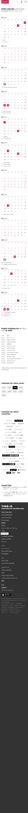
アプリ (3, 546)
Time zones (5, 520)
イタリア (21, 424)
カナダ (20, 432)
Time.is (5, 1)
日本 (8, 473)
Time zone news (6, 551)
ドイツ (11, 447)
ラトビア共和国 (20, 464)
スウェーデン (5, 441)
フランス (20, 452)
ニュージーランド (20, 446)
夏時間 (3, 523)
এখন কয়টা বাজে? (4, 607)
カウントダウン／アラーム (9, 528)
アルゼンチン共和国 (9, 423)
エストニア (18, 426)
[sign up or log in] (21, 2)
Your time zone (6, 517)
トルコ (4, 447)
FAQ (2, 573)
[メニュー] (26, 2)
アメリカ (18, 421)
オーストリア (17, 11)
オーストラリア (18, 429)
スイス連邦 (19, 438)
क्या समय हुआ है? (19, 604)
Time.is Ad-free (6, 570)
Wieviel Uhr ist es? (13, 609)
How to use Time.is (7, 575)
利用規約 (4, 587)
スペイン (14, 441)
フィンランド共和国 (9, 452)
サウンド (4, 541)
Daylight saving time (8, 87)
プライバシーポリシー (7, 590)
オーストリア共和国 (10, 432)
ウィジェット (5, 548)
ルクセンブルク (18, 467)
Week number (6, 539)
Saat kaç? (11, 610)
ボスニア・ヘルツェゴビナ (10, 458)
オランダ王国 (8, 429)
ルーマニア (5, 470)
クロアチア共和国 (18, 435)
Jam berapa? (4, 609)
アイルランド (9, 420)
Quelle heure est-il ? (15, 605)
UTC (2, 558)
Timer (3, 531)
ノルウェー (9, 449)
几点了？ (13, 604)
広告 (2, 585)
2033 (5, 17)
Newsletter (5, 554)
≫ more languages (14, 612)
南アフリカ (21, 470)
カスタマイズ (5, 567)
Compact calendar (7, 536)
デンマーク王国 (18, 444)
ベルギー (22, 455)
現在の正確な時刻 (6, 512)
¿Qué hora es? (5, 605)
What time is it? (5, 604)
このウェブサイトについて (9, 578)
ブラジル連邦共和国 (10, 455)
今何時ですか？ (4, 610)
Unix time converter (7, 563)
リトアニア (8, 467)
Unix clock (4, 560)
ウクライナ (9, 426)
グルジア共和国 (10, 438)
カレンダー (4, 533)
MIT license (5, 369)
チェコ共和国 (8, 444)
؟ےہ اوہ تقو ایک (4, 612)
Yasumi (13, 368)
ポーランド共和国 (13, 461)
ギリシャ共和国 (8, 435)
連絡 (2, 581)
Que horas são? (19, 607)
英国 (13, 473)
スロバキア (22, 441)
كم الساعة (23, 605)
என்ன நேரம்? (18, 610)
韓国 (18, 473)
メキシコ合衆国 (8, 464)
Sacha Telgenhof (21, 368)
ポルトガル (21, 458)
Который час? (11, 607)
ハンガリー (18, 449)
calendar (13, 10)
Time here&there (6, 515)
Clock (3, 525)
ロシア (13, 470)
